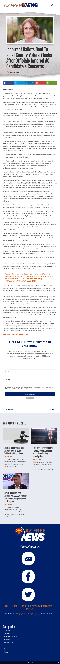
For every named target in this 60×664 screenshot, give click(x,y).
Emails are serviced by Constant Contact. (39, 390)
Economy (7, 630)
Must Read (7, 639)
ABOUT (8, 606)
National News (8, 643)
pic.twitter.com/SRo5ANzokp (32, 279)
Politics (6, 652)
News (5, 646)
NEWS (16, 606)
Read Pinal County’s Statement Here (15, 334)
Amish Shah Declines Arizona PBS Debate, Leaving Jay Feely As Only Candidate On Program (15, 497)
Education (7, 633)
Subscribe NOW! (30, 394)
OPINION (25, 606)
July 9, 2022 (31, 281)
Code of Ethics (24, 615)
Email (6, 364)
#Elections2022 (17, 279)
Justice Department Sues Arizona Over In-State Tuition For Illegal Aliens (14, 450)
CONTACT (30, 608)
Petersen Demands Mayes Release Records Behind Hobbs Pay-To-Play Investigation (43, 452)
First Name (8, 372)
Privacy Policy (36, 615)
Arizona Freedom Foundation (24, 613)
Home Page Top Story (10, 636)
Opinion (6, 649)
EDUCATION (47, 606)
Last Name (8, 379)
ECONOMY (36, 606)
